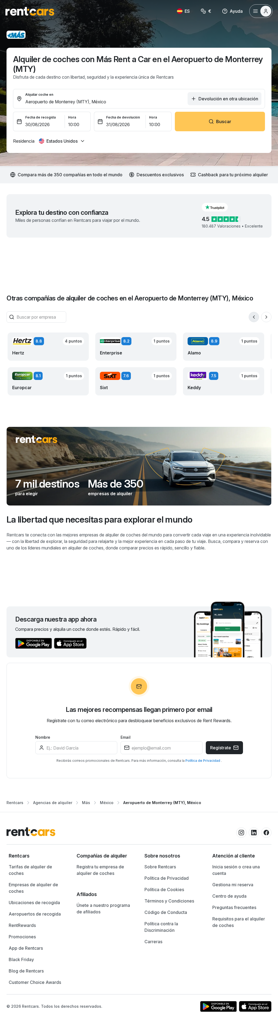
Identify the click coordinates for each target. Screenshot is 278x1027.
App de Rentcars (26, 948)
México (106, 802)
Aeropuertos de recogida (35, 914)
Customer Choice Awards (35, 982)
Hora (72, 117)
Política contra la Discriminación (161, 927)
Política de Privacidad (203, 761)
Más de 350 (115, 483)
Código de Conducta (165, 912)
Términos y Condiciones (169, 901)
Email (126, 737)
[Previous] (254, 317)
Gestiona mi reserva (232, 884)
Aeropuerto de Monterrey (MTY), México (162, 802)
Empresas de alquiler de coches (33, 888)
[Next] (266, 317)
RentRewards (22, 925)
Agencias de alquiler (52, 802)
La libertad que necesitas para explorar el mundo (99, 519)
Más (86, 802)
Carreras (153, 941)
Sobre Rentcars (160, 866)
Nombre (42, 737)
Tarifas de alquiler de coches (30, 870)
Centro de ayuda (229, 896)
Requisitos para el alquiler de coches (238, 922)
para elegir (26, 493)
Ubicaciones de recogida (34, 902)
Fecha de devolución (123, 117)
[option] (37, 856)
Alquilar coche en (39, 94)
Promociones (22, 936)
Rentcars (15, 802)
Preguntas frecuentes (234, 907)
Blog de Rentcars (26, 971)
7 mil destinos (47, 483)
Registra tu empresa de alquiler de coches (100, 870)
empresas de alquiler (110, 493)
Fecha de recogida (40, 117)
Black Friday (21, 959)
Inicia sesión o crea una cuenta (236, 870)
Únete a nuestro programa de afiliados (103, 908)
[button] (219, 207)
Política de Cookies (164, 889)
